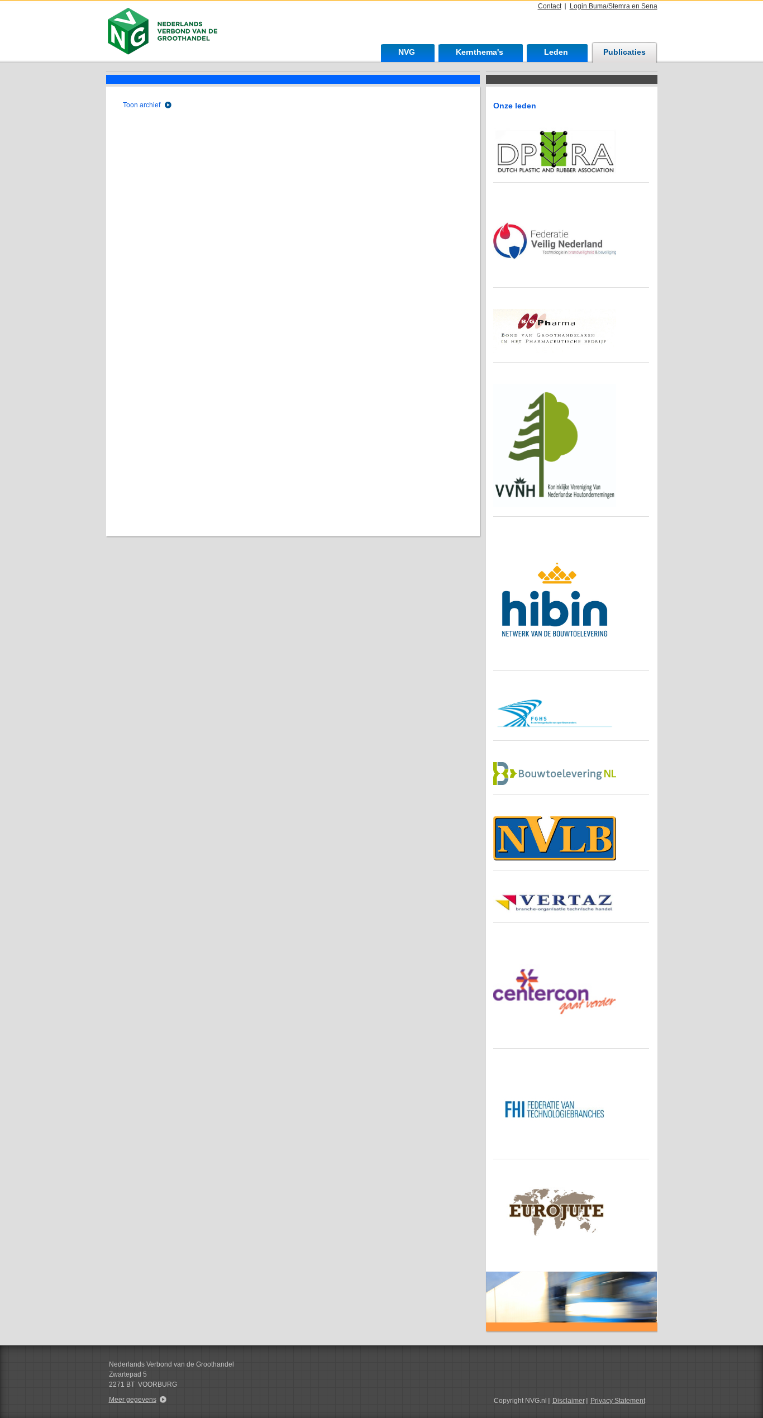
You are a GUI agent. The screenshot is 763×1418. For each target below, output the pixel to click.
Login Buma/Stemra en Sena (613, 6)
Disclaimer (568, 1401)
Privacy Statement (617, 1401)
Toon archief (141, 105)
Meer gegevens (132, 1399)
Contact (549, 6)
